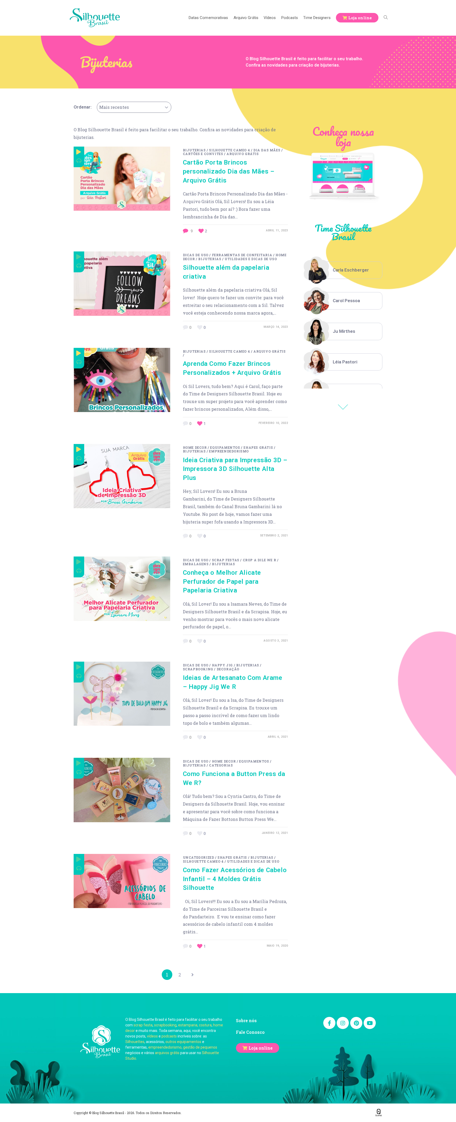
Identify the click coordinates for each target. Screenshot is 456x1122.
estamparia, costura (195, 1025)
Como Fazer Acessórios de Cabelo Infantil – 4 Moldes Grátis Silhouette (235, 878)
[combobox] (134, 107)
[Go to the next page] (192, 974)
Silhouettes (134, 1042)
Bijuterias (194, 150)
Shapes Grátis (258, 447)
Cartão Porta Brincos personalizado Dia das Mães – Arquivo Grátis (228, 171)
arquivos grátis (167, 1053)
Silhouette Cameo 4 (229, 150)
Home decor (195, 447)
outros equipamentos (183, 1042)
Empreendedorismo (229, 451)
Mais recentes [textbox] (114, 107)
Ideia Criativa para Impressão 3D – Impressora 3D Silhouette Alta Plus (235, 468)
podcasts (169, 1036)
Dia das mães (266, 150)
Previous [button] (343, 407)
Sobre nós (246, 1020)
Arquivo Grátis (242, 154)
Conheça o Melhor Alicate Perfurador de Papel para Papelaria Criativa (222, 581)
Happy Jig (222, 665)
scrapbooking (165, 1025)
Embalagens (196, 564)
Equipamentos (225, 447)
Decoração (228, 669)
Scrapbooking (198, 669)
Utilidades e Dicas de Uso (251, 259)
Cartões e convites (203, 154)
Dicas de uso (195, 255)
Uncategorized (198, 857)
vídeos (152, 1036)
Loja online (261, 1048)
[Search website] (385, 17)
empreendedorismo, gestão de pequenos (182, 1047)
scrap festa (143, 1025)
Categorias (221, 765)
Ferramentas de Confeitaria (242, 255)
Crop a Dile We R (259, 560)
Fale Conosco (250, 1032)
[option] (343, 270)
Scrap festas (225, 560)
